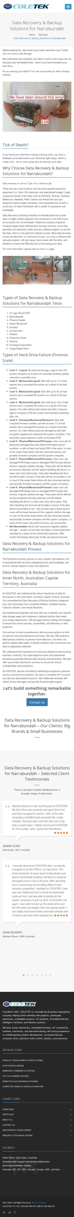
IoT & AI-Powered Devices (16, 1076)
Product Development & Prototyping (23, 1060)
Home (32, 34)
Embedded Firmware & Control (19, 1070)
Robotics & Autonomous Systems (20, 1081)
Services (43, 34)
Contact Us (37, 702)
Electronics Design (13, 1065)
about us (44, 248)
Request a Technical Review (17, 1135)
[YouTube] (9, 1212)
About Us (7, 1119)
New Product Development (17, 1130)
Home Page (8, 1109)
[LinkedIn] (4, 1212)
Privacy (35, 1202)
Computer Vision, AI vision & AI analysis (23, 1086)
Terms (43, 1202)
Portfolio (8, 1114)
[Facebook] (14, 1212)
